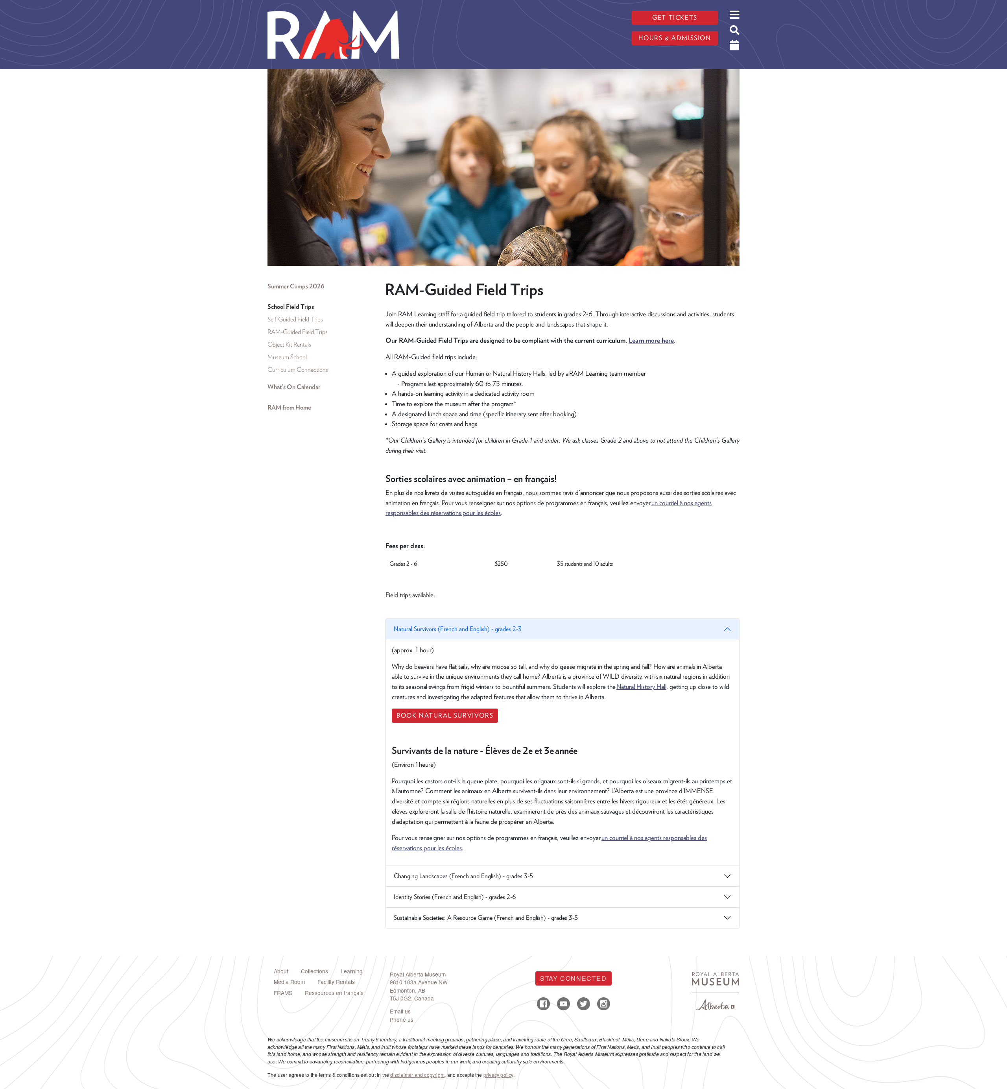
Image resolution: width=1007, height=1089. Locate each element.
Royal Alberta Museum (418, 974)
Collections (314, 971)
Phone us (401, 1019)
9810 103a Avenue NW (419, 982)
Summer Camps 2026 (296, 286)
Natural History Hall (641, 686)
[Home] (333, 6)
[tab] (562, 742)
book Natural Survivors (445, 715)
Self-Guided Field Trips (295, 319)
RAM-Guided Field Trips (297, 332)
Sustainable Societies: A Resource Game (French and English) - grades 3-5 (486, 917)
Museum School (287, 357)
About (281, 971)
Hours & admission (674, 38)
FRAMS (283, 993)
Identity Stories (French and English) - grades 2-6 (455, 897)
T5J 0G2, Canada (412, 998)
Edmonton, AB (407, 990)
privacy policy (498, 1074)
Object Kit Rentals (289, 344)
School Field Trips (290, 306)
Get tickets (674, 17)
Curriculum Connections (297, 369)
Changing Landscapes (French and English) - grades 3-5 (463, 876)
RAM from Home (289, 407)
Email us (400, 1011)
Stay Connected (573, 978)
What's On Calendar (293, 387)
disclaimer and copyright (417, 1074)
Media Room (289, 982)
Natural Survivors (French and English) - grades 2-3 (458, 629)
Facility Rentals (336, 982)
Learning (352, 971)
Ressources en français (334, 993)
